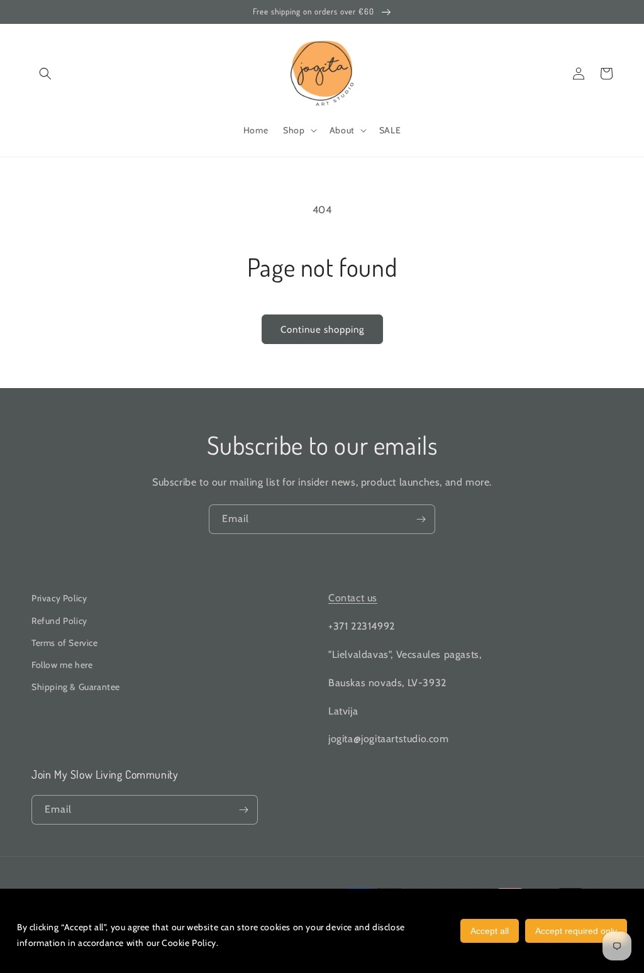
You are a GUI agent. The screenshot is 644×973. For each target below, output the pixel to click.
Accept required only (576, 931)
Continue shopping (322, 329)
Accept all (489, 931)
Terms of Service (64, 642)
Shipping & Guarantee (75, 686)
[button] (45, 73)
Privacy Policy (59, 598)
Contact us (352, 598)
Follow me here (61, 664)
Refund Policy (59, 620)
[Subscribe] (421, 519)
